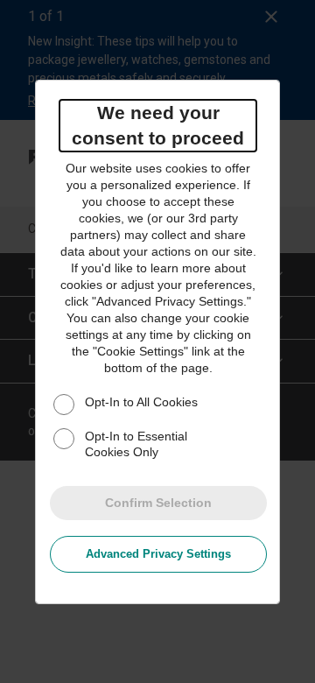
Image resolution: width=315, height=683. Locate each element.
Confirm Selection (158, 503)
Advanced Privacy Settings (158, 553)
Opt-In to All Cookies (141, 402)
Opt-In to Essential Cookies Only (136, 444)
